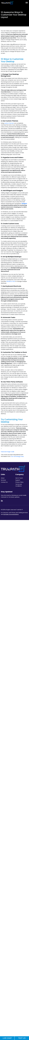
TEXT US (22, 1038)
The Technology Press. (17, 456)
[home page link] (14, 470)
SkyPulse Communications (11, 514)
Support (17, 480)
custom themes (9, 123)
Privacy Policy (19, 482)
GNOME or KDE (10, 281)
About (2, 478)
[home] (13, 2)
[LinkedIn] (2, 500)
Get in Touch (19, 478)
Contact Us (4, 482)
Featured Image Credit (7, 452)
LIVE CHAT (7, 1038)
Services (3, 480)
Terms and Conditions (18, 485)
